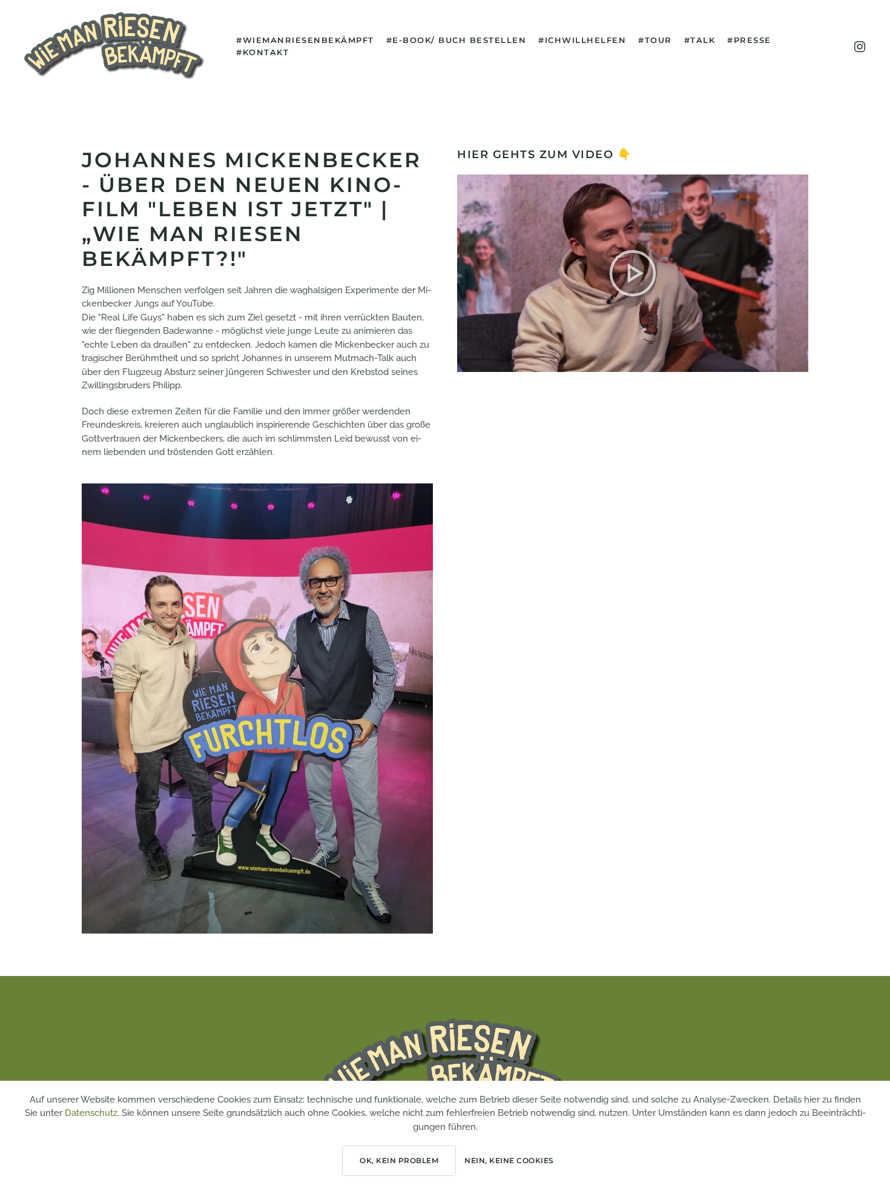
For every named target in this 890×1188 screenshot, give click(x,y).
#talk (700, 40)
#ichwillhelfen (582, 40)
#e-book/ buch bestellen (456, 40)
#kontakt (262, 52)
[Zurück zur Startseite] (115, 46)
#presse (749, 40)
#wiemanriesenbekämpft (305, 40)
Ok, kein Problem (399, 1160)
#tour (655, 40)
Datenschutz (91, 1112)
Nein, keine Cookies (509, 1160)
